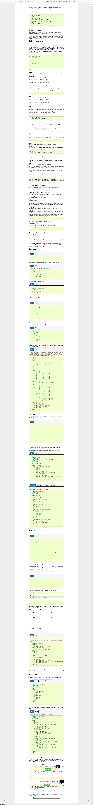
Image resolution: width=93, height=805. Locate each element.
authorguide (20, 1)
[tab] (32, 254)
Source (33, 1)
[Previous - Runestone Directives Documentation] (4, 800)
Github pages (38, 203)
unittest (57, 631)
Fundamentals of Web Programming (46, 714)
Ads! (53, 1)
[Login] (16, 1)
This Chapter (27, 1)
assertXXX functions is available (43, 638)
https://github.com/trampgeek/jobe (36, 201)
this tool (31, 182)
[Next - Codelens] (88, 800)
